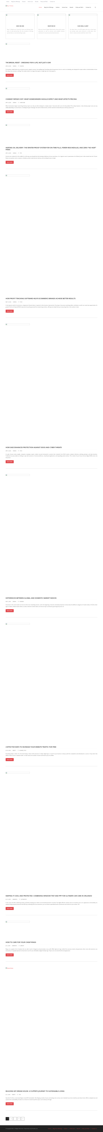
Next (22, 1118)
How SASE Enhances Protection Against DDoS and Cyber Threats (34, 447)
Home (7, 1)
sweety (14, 750)
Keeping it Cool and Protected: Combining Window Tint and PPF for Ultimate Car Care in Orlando (49, 896)
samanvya (15, 899)
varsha (14, 66)
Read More (10, 36)
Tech (21, 302)
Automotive (24, 899)
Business (22, 601)
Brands (36, 1)
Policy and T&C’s (44, 1)
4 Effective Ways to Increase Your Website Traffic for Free (31, 747)
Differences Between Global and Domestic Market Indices (31, 598)
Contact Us (52, 1)
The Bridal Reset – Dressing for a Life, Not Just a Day (28, 62)
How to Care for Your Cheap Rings (21, 942)
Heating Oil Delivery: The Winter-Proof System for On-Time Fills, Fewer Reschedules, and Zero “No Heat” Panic (51, 149)
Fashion (24, 1)
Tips (21, 153)
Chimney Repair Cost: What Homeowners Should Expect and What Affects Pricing (41, 99)
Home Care (30, 1)
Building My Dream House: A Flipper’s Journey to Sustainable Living (35, 1091)
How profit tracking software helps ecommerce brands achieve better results (40, 298)
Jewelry (22, 945)
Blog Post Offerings (15, 1)
